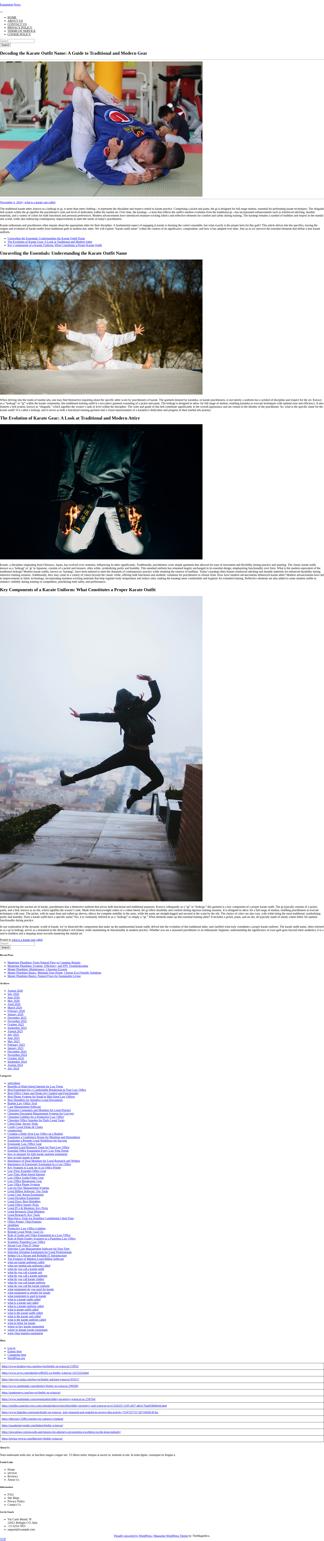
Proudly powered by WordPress (133, 1535)
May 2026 (14, 1000)
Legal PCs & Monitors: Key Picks (28, 1208)
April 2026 (14, 1004)
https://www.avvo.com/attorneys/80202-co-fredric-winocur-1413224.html (45, 1372)
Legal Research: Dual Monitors (26, 1211)
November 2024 (17, 1055)
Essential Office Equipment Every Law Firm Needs (38, 1150)
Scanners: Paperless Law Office (26, 1242)
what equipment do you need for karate (31, 1289)
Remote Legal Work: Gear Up (25, 1231)
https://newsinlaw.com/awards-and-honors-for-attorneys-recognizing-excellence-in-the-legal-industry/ (61, 1432)
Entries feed (15, 1351)
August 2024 (15, 1065)
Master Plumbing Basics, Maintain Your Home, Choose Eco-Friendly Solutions (54, 972)
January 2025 (15, 1048)
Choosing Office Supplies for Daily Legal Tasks (36, 1120)
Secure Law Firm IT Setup (23, 1245)
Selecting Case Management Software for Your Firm (38, 1248)
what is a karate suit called (39, 202)
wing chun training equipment (25, 1333)
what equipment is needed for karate (29, 1292)
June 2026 (14, 997)
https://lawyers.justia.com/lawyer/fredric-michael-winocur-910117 (40, 1379)
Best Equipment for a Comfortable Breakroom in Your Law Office (47, 1089)
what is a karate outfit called (24, 1299)
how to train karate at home (24, 1157)
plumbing (13, 1225)
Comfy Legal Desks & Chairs (25, 1127)
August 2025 (15, 1031)
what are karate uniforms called (26, 1262)
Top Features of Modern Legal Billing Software (36, 1258)
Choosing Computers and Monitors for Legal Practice (39, 1110)
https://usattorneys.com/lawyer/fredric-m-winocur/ (31, 1392)
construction (15, 1130)
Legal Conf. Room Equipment (26, 1194)
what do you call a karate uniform (27, 1275)
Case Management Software (24, 1106)
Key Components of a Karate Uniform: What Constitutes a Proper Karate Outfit (55, 245)
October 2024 (16, 1058)
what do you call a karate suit (25, 1272)
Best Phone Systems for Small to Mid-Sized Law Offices (41, 1096)
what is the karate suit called (24, 1316)
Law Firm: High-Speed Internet (26, 1174)
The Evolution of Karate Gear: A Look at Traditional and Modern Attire (50, 241)
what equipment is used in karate (27, 1296)
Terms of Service (22, 30)
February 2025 (16, 1044)
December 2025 (17, 1017)
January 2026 (15, 1014)
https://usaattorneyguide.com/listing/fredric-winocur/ (32, 1425)
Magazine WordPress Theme (171, 1535)
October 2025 (16, 1024)
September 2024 (17, 1061)
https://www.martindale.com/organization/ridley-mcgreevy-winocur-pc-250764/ (49, 1399)
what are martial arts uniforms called (29, 1265)
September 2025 (17, 1027)
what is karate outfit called (23, 1309)
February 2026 (16, 1011)
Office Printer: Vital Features (24, 1221)
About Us (15, 20)
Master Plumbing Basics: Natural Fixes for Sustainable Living (44, 976)
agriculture (14, 1083)
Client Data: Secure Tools (23, 1123)
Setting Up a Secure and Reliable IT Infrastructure (37, 1255)
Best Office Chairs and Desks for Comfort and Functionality (43, 1093)
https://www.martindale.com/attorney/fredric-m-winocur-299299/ (40, 1386)
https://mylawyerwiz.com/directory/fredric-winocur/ (32, 1438)
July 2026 (13, 994)
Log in (11, 1348)
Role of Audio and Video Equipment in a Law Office (39, 1235)
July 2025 (13, 1034)
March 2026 (15, 1007)
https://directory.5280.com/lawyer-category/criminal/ (32, 1418)
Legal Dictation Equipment (24, 1198)
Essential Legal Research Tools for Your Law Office (38, 1147)
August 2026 (15, 990)
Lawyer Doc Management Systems (28, 1187)
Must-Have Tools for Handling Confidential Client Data (41, 1218)
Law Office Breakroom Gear (25, 1181)
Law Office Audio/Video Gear (26, 1177)
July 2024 (13, 1068)
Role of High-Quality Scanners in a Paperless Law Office (42, 1238)
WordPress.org (16, 1358)
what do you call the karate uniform (29, 1285)
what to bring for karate (21, 1323)
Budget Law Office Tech (22, 1103)
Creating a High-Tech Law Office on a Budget (35, 1133)
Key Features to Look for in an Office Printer (34, 1167)
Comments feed (17, 1354)
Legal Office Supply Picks (23, 1204)
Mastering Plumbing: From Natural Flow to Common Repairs (44, 962)
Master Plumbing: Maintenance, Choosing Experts (37, 969)
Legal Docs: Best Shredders (24, 1201)
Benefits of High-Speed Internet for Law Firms (35, 1086)
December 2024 (17, 1051)
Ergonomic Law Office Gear (25, 1144)
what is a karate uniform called (26, 1306)
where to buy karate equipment (26, 1326)
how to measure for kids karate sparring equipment (37, 1154)
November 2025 (17, 1021)
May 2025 (14, 1041)
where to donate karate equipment (27, 1329)
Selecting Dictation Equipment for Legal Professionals (40, 1252)
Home (12, 17)
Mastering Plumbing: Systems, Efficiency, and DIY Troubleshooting (48, 965)
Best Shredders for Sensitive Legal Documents (35, 1100)
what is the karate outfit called (25, 1313)
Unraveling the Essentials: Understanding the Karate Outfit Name (46, 238)
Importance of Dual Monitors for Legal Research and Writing (44, 1160)
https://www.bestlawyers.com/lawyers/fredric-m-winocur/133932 (40, 1366)
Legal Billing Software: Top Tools (28, 1191)
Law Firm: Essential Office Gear (27, 1171)
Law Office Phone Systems (24, 1184)
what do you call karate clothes (26, 1279)
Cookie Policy (19, 34)
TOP (3, 1539)
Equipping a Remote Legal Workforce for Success (37, 1140)
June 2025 (14, 1038)
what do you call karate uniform (26, 1282)
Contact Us (17, 24)
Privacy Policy (20, 27)
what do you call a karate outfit (26, 1269)
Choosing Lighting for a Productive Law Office (36, 1116)
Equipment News (10, 4)
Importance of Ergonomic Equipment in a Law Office (39, 1164)
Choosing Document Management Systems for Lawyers (41, 1113)
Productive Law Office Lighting (27, 1228)
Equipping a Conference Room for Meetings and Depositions (44, 1137)
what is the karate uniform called (27, 1319)
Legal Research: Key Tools (24, 1214)
